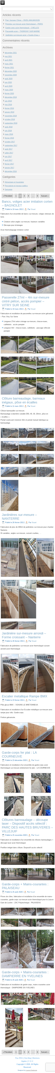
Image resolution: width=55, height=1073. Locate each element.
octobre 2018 (10, 119)
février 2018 (9, 138)
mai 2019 (8, 105)
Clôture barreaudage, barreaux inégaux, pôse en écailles (23, 400)
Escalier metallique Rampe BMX (24, 696)
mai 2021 (8, 56)
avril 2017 (8, 160)
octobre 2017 (10, 142)
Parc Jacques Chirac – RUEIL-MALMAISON (22, 20)
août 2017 (8, 149)
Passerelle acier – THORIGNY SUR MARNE (22, 31)
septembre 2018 (11, 123)
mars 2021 (9, 64)
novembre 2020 (11, 75)
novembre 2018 (11, 116)
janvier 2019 (9, 112)
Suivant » (44, 196)
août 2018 (8, 127)
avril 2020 (8, 86)
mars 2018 (9, 134)
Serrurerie (8, 189)
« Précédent (7, 196)
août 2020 (8, 79)
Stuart (33, 209)
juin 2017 (8, 157)
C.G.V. (31, 1061)
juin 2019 (8, 101)
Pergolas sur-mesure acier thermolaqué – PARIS (24, 24)
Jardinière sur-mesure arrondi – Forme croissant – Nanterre (24, 635)
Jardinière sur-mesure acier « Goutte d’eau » (22, 35)
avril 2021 (8, 60)
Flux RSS (19, 1058)
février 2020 (9, 94)
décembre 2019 (11, 97)
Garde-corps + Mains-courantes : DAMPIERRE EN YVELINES (25, 974)
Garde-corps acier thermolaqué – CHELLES (22, 28)
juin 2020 (8, 82)
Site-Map (27, 1058)
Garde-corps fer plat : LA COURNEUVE (19, 754)
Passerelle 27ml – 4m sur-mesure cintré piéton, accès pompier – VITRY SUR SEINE (25, 301)
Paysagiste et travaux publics (16, 186)
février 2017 (9, 164)
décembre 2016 (11, 171)
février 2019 (9, 108)
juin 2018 (8, 131)
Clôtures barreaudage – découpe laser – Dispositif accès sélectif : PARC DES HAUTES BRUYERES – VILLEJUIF (27, 825)
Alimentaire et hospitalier (14, 182)
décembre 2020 (11, 71)
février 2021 (9, 68)
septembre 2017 (11, 146)
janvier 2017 (9, 168)
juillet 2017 (9, 153)
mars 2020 (9, 90)
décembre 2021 (11, 53)
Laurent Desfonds (31, 1070)
